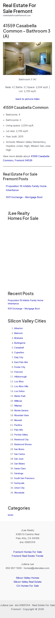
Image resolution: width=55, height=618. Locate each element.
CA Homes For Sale (27, 585)
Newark (18, 420)
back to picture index (28, 98)
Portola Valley (21, 434)
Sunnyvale (19, 483)
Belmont (18, 333)
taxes (10, 515)
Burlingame (19, 343)
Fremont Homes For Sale (27, 551)
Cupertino (19, 352)
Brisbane (18, 338)
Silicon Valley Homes (27, 577)
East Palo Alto (21, 362)
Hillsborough (20, 376)
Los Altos (19, 381)
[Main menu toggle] (48, 9)
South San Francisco (24, 478)
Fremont (18, 372)
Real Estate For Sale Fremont (19, 8)
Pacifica (18, 425)
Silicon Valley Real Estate (27, 581)
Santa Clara (20, 468)
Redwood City (21, 439)
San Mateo (19, 463)
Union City (19, 488)
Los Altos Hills (21, 386)
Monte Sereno (21, 410)
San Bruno (19, 449)
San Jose (18, 458)
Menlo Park (20, 396)
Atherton (18, 328)
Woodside (19, 492)
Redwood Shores (23, 444)
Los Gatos (19, 391)
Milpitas (18, 405)
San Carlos (19, 454)
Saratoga (18, 473)
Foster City (19, 367)
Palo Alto (18, 429)
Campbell (19, 347)
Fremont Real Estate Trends (27, 555)
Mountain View (21, 415)
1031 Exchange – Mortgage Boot (24, 308)
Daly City (18, 357)
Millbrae (18, 401)
